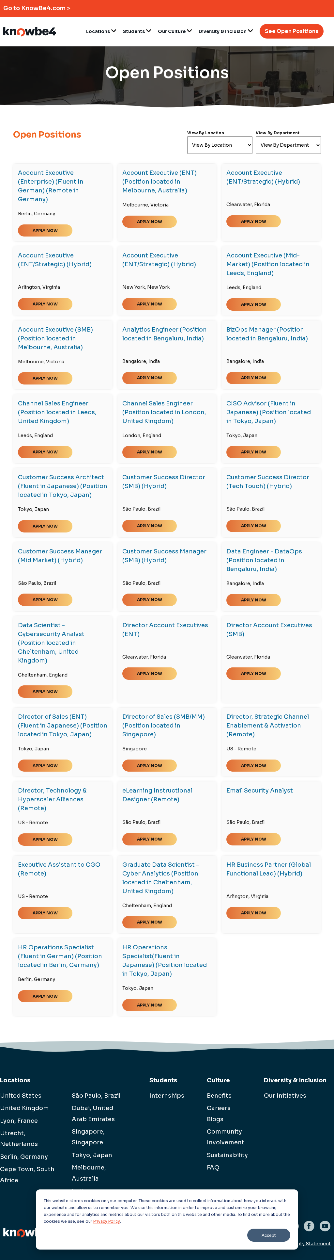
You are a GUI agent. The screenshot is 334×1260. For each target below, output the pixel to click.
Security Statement (308, 1244)
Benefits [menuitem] (219, 1095)
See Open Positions (291, 31)
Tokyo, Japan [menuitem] (92, 1155)
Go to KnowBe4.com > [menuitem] (36, 8)
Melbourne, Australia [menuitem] (89, 1173)
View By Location (205, 132)
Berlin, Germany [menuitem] (24, 1156)
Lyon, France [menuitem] (19, 1120)
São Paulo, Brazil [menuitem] (96, 1095)
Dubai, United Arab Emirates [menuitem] (93, 1113)
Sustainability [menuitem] (224, 1155)
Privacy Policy (106, 1221)
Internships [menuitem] (166, 1095)
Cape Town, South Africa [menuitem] (27, 1175)
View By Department (277, 132)
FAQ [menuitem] (213, 1167)
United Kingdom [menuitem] (24, 1108)
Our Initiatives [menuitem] (285, 1095)
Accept (269, 1235)
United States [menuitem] (20, 1095)
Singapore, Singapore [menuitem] (88, 1137)
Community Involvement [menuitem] (224, 1137)
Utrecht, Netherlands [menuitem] (19, 1139)
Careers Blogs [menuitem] (219, 1113)
